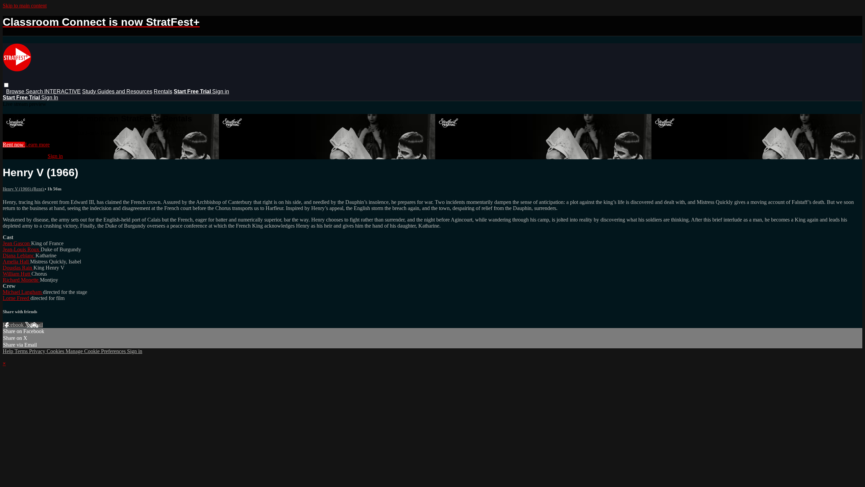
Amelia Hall (16, 261)
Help (9, 351)
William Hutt (17, 274)
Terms (22, 351)
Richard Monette (21, 280)
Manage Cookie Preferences (96, 351)
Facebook (14, 325)
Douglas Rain (18, 268)
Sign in (220, 91)
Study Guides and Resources (117, 91)
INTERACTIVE (62, 91)
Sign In (49, 97)
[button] (6, 85)
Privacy (38, 351)
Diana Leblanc (19, 255)
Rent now (14, 144)
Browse (16, 91)
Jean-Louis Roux (22, 249)
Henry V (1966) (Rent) (24, 188)
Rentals (163, 91)
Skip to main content (25, 5)
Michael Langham (23, 292)
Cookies (56, 351)
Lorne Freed (16, 298)
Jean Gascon (17, 243)
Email (36, 325)
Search (35, 91)
